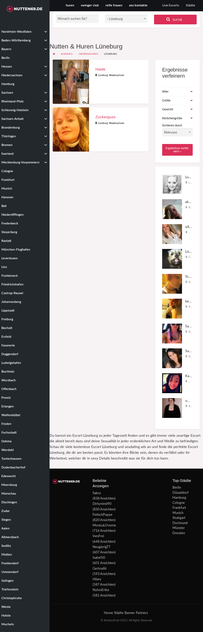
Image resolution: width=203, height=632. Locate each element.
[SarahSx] (172, 358)
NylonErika (101, 590)
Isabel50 (99, 557)
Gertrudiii (99, 568)
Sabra (97, 493)
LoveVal (191, 177)
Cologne (178, 502)
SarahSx (191, 351)
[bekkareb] (172, 308)
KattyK (190, 376)
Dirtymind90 (102, 503)
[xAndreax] (172, 234)
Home (108, 613)
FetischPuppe (102, 514)
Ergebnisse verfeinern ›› (177, 150)
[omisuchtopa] (172, 408)
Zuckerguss (105, 117)
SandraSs (192, 326)
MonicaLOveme (104, 525)
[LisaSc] (172, 259)
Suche (177, 19)
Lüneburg (103, 75)
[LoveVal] (172, 184)
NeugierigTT (101, 547)
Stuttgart (178, 518)
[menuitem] (170, 6)
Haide (100, 69)
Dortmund (180, 523)
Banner (129, 613)
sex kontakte (138, 5)
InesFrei (98, 536)
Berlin (192, 207)
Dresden (178, 533)
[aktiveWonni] (172, 209)
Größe (166, 100)
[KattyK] (172, 383)
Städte (190, 5)
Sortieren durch (172, 125)
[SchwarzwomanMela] (172, 283)
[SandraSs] (172, 333)
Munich (177, 513)
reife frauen (113, 5)
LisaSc (190, 252)
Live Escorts (170, 5)
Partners (142, 613)
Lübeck (193, 182)
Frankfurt (179, 507)
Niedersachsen (116, 75)
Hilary (97, 579)
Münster (178, 528)
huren (70, 5)
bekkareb (192, 301)
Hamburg (179, 497)
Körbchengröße (172, 118)
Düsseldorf (180, 492)
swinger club (90, 5)
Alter (165, 91)
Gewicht (167, 109)
